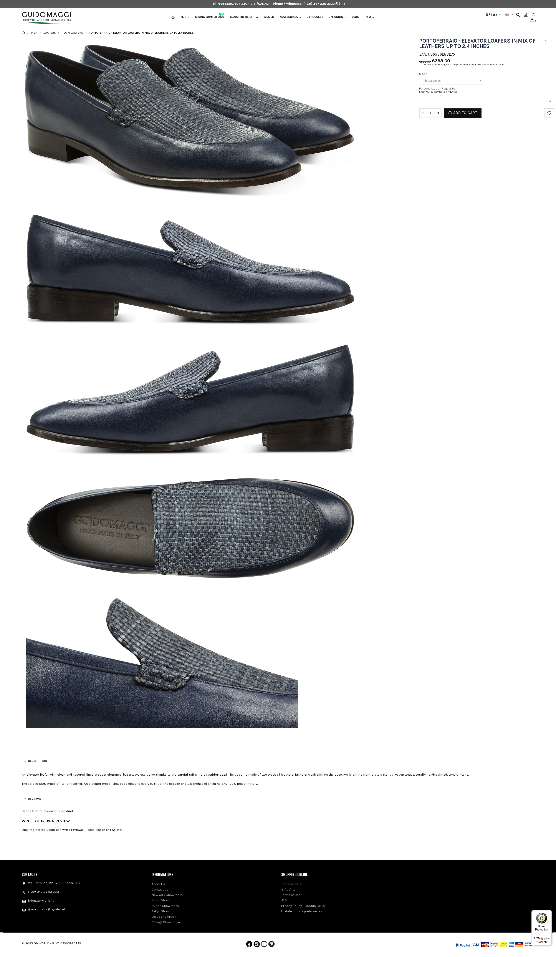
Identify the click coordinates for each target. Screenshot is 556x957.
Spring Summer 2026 (209, 16)
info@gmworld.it (41, 900)
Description (37, 761)
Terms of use (290, 895)
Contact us (160, 889)
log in (100, 830)
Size (423, 74)
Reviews (34, 799)
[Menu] (549, 913)
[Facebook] (249, 945)
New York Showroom (167, 895)
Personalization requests (437, 88)
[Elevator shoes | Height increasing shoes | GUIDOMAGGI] (44, 18)
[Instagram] (256, 945)
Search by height (242, 16)
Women (268, 16)
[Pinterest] (271, 945)
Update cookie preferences (301, 911)
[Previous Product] (545, 41)
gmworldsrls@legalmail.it (48, 909)
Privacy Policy (291, 906)
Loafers (49, 32)
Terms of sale (291, 884)
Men (183, 16)
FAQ (284, 900)
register (116, 830)
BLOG (355, 16)
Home (23, 32)
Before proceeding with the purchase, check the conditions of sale (464, 64)
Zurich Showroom (165, 906)
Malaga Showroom (166, 922)
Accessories (289, 16)
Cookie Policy (315, 906)
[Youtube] (264, 945)
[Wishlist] (533, 15)
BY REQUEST (315, 16)
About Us (158, 884)
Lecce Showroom (164, 917)
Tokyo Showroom (165, 911)
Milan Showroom (165, 900)
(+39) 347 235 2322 (319, 4)
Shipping (288, 889)
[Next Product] (551, 41)
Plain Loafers (72, 32)
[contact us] (343, 4)
